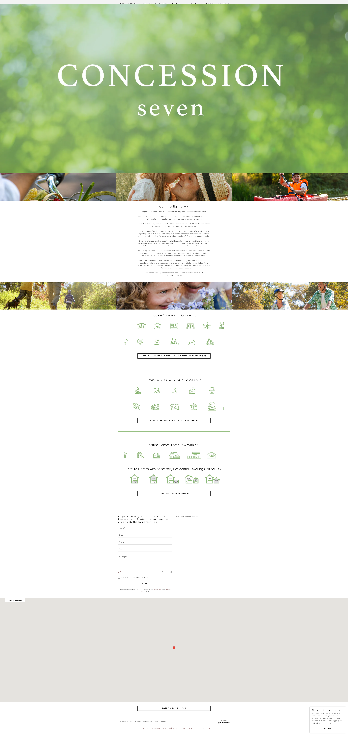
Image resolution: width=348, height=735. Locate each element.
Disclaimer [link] (223, 3)
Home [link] (122, 3)
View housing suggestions (174, 493)
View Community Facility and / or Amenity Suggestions (174, 356)
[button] (119, 572)
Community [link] (134, 3)
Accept (327, 728)
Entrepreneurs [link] (193, 3)
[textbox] (145, 528)
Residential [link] (162, 3)
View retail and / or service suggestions (174, 421)
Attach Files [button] (124, 572)
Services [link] (147, 3)
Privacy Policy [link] (157, 589)
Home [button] (139, 728)
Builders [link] (177, 3)
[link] (224, 723)
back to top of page (174, 708)
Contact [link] (209, 3)
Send (145, 583)
